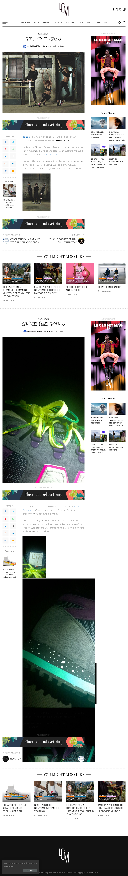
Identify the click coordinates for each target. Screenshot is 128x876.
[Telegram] (5, 171)
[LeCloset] (64, 9)
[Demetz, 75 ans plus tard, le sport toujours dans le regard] (99, 150)
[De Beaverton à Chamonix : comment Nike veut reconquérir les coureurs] (16, 273)
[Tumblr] (13, 156)
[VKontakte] (13, 164)
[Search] (124, 22)
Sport (7, 281)
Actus (7, 277)
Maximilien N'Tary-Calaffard (39, 46)
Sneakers (43, 34)
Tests (15, 281)
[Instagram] (120, 9)
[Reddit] (5, 164)
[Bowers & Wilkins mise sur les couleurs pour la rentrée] (117, 123)
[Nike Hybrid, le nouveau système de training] (9, 190)
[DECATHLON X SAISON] (112, 273)
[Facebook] (113, 9)
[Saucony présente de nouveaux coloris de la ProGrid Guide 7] (48, 273)
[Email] (13, 171)
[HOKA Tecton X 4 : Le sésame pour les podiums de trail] (9, 560)
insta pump (52, 154)
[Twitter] (117, 9)
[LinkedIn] (5, 156)
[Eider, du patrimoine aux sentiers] (117, 150)
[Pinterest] (5, 149)
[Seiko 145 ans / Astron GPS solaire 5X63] (99, 123)
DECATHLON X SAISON (110, 287)
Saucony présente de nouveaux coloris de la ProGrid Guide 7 (47, 290)
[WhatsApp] (13, 149)
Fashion (48, 277)
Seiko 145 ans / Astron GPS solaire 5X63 (97, 135)
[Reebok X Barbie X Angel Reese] (80, 273)
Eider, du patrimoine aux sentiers (116, 162)
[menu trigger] (6, 22)
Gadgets (72, 281)
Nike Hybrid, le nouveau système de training (9, 203)
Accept (29, 870)
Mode (110, 277)
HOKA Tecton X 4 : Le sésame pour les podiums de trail (9, 573)
